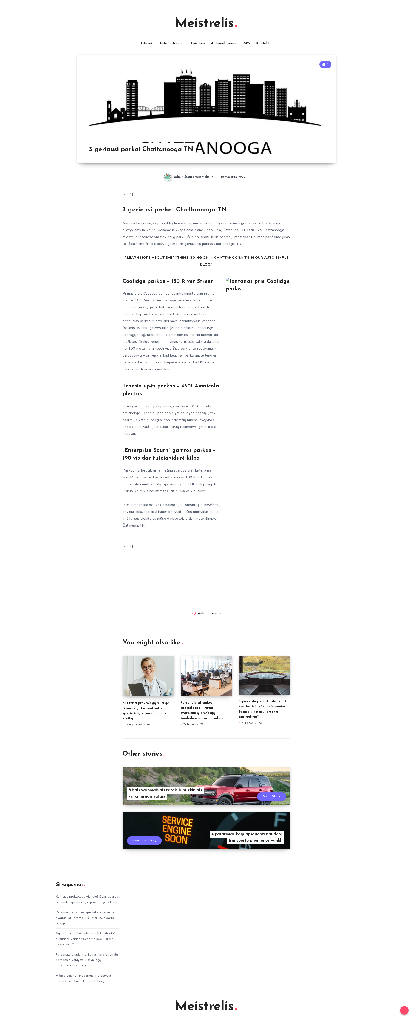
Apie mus (197, 43)
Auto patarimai (172, 43)
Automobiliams (223, 43)
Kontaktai (264, 43)
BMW (246, 43)
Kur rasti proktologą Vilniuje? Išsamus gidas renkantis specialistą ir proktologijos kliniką (88, 899)
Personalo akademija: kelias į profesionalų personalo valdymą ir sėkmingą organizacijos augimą (87, 960)
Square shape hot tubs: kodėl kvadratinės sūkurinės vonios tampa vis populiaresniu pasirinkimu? (86, 938)
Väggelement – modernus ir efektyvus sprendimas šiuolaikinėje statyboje (84, 978)
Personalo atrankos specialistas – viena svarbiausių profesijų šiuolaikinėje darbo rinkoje (85, 917)
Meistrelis (204, 23)
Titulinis (147, 43)
